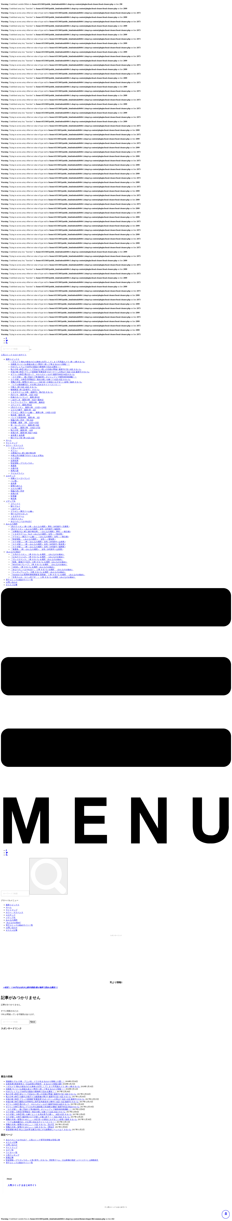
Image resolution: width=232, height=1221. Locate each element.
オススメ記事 (11, 585)
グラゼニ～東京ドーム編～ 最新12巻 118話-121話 (33, 412)
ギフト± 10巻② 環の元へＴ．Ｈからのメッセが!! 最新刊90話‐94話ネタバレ (43, 374)
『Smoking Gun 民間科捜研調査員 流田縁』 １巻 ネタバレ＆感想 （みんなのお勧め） (48, 575)
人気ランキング (12, 1155)
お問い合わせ (11, 582)
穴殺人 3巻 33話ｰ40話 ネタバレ (24, 387)
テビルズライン (17, 473)
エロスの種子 (16, 488)
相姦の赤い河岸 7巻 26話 (22, 420)
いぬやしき (15, 509)
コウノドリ (15, 504)
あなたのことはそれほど (21, 521)
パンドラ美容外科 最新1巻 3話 (25, 417)
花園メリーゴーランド (20, 478)
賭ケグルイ (15, 506)
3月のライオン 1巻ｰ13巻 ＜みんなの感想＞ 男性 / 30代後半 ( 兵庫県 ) (40, 526)
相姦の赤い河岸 (17, 491)
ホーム (9, 440)
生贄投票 (14, 461)
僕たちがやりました (19, 514)
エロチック (10, 476)
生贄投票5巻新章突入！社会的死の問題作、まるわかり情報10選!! (34, 1084)
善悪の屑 (14, 471)
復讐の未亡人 (16, 486)
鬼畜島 (13, 466)
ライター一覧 (11, 1152)
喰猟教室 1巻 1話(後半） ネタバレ (25, 390)
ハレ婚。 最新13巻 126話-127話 (25, 428)
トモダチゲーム (17, 516)
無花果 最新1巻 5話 (20, 415)
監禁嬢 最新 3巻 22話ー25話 (25, 423)
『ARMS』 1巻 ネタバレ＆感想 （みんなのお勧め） (33, 567)
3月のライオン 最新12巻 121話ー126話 (28, 407)
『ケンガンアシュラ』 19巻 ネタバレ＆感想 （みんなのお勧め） (38, 572)
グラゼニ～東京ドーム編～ (22, 511)
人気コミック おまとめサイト (14, 355)
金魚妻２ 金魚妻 (18, 435)
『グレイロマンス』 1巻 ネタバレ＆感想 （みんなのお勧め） (37, 559)
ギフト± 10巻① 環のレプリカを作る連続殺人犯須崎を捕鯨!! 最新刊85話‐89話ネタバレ (43, 1107)
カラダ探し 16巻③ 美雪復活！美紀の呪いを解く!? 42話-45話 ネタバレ (41, 379)
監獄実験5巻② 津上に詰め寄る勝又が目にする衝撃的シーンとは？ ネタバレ (39, 1130)
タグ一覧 (10, 1150)
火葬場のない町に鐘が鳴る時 (23, 453)
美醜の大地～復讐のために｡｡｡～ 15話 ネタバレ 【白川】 (30, 1124)
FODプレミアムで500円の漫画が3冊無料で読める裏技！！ (36, 367)
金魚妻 (13, 483)
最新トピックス (12, 359)
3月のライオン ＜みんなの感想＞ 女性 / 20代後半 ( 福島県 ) (36, 529)
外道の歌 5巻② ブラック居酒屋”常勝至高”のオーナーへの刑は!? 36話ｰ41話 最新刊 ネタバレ (50, 372)
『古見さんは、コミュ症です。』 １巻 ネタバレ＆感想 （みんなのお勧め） (43, 577)
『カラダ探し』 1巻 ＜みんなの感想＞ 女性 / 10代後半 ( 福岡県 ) (38, 547)
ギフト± (14, 450)
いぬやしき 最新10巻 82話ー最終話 (27, 400)
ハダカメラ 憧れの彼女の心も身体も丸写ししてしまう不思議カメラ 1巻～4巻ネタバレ (48, 362)
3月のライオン (17, 519)
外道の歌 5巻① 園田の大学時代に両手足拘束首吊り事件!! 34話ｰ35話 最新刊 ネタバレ (42, 1102)
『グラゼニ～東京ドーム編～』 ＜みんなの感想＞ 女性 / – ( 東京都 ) (40, 537)
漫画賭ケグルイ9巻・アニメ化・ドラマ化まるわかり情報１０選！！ (35, 1081)
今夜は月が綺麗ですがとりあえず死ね (27, 456)
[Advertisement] (73, 954)
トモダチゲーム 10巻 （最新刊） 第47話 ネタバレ (32, 392)
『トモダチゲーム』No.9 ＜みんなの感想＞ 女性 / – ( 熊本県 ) (37, 534)
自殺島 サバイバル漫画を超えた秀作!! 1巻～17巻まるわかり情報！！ (40, 364)
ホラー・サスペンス (14, 445)
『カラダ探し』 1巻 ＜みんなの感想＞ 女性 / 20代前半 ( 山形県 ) (38, 542)
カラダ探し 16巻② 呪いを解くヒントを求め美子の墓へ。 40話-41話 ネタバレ (39, 1114)
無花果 (13, 499)
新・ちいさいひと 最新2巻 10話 (25, 425)
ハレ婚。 (14, 481)
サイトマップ (11, 443)
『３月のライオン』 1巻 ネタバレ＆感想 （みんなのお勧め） (38, 554)
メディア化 (10, 501)
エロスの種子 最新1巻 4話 (23, 410)
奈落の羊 (14, 494)
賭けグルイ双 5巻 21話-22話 (22, 438)
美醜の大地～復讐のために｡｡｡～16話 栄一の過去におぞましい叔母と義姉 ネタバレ (46, 382)
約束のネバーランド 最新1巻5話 (25, 397)
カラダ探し (15, 458)
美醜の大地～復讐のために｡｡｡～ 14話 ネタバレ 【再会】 (30, 1127)
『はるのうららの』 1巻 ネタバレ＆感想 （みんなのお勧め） (38, 557)
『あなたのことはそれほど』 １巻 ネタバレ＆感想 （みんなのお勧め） (42, 570)
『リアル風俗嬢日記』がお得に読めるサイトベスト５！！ (36, 385)
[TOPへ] (226, 1214)
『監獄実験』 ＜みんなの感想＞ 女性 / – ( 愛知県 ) (33, 539)
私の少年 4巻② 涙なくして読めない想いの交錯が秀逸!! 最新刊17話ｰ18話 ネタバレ (46, 369)
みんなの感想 (11, 524)
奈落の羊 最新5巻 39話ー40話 (24, 433)
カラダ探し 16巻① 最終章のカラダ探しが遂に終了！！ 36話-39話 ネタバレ (38, 1117)
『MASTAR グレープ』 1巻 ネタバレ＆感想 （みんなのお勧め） (39, 564)
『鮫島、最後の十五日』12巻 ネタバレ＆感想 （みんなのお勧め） (39, 562)
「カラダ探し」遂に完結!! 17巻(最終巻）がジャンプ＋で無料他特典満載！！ (44, 377)
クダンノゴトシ (17, 448)
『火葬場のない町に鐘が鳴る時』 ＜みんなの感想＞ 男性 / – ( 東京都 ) (41, 532)
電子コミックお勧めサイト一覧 (19, 580)
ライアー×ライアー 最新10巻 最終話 (28, 402)
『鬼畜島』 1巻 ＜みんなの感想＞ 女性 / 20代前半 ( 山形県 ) (37, 549)
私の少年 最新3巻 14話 (22, 430)
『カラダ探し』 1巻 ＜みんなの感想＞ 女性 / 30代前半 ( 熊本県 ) (38, 544)
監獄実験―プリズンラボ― (22, 463)
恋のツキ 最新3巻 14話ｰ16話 (24, 395)
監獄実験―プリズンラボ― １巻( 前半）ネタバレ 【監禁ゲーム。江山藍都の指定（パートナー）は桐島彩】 (52, 1160)
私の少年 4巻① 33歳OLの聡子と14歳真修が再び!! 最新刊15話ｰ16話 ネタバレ (39, 1097)
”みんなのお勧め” (13, 552)
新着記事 (10, 1158)
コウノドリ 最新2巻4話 (21, 405)
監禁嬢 (13, 496)
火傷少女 (14, 468)
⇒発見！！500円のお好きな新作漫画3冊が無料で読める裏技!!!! (30, 987)
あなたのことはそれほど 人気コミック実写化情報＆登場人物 (33, 1140)
